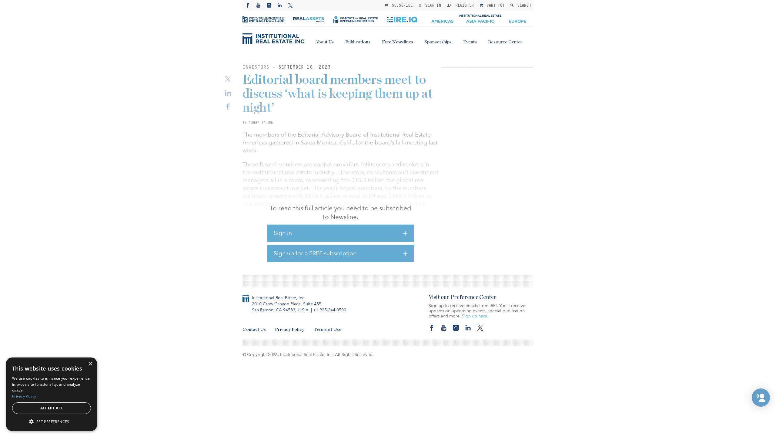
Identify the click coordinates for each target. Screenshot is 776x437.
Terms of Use (327, 329)
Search (522, 5)
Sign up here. (475, 316)
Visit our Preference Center (463, 297)
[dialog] (51, 394)
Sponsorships (438, 42)
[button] (761, 397)
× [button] (90, 364)
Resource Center (505, 42)
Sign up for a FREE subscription (315, 253)
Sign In (432, 5)
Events (470, 42)
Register (463, 5)
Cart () (494, 5)
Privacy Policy (289, 329)
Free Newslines (397, 42)
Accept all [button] (51, 408)
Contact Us (254, 329)
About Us (324, 42)
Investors (255, 66)
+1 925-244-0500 (329, 310)
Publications (357, 42)
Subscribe (401, 5)
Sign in (283, 233)
